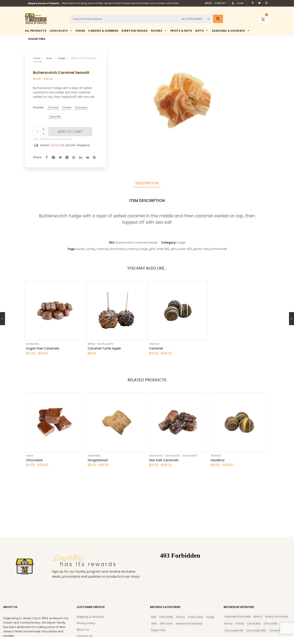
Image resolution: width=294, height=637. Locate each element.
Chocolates (172, 455)
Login (240, 3)
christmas (275, 630)
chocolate (270, 623)
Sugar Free (32, 343)
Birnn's (258, 616)
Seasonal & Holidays (189, 623)
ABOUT (209, 3)
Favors (180, 617)
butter (80, 249)
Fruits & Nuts (105, 343)
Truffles (154, 343)
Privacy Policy (86, 623)
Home (36, 58)
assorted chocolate (238, 616)
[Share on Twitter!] (60, 157)
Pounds (38, 107)
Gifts (154, 623)
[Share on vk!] (87, 157)
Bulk (153, 617)
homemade (218, 249)
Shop (49, 58)
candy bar (254, 623)
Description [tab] (147, 183)
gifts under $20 (181, 249)
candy (90, 249)
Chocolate (156, 455)
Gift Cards (166, 623)
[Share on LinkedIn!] (80, 157)
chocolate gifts (256, 630)
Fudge (61, 58)
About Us (83, 630)
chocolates (117, 249)
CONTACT (220, 3)
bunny (228, 623)
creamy (132, 249)
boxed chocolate (276, 616)
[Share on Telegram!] (67, 157)
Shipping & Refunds (90, 617)
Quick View (41, 334)
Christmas (94, 455)
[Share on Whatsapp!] (74, 157)
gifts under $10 (159, 249)
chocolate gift (234, 630)
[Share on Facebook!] (46, 157)
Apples (91, 343)
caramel (102, 249)
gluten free (201, 249)
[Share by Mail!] (53, 157)
